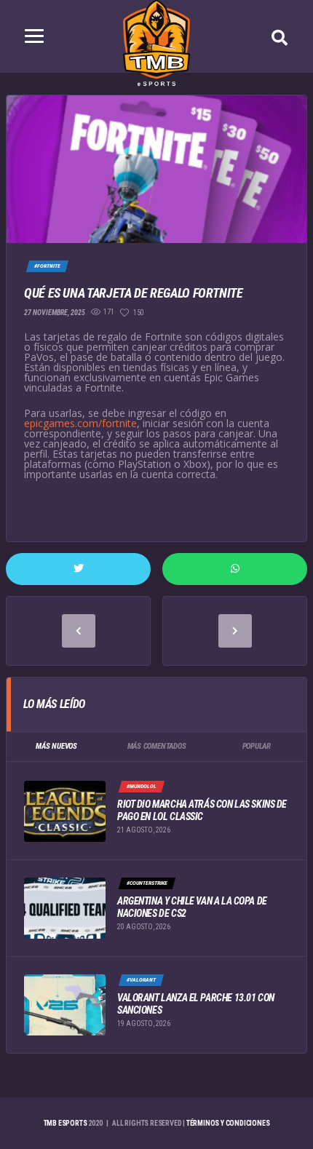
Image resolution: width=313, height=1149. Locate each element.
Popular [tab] (256, 746)
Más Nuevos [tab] (56, 746)
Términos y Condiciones (228, 1123)
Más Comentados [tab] (156, 746)
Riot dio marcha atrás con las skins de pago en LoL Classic (202, 810)
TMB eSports (65, 1123)
